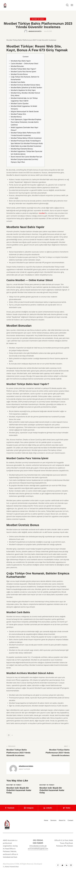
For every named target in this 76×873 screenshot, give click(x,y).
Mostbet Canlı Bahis (18, 82)
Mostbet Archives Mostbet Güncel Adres (25, 85)
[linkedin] (67, 865)
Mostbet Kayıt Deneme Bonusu (22, 149)
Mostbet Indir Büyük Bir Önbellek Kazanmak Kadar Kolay (18, 790)
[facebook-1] (58, 865)
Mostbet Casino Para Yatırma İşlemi (23, 72)
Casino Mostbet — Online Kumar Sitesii (24, 64)
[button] (72, 5)
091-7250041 (38, 840)
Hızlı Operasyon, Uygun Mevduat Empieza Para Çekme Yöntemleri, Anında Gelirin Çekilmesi (26, 122)
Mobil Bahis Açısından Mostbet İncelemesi (26, 146)
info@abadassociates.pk (38, 846)
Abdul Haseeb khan (12, 866)
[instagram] (71, 865)
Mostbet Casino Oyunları (20, 103)
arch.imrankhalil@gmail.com (38, 849)
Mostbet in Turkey (38, 19)
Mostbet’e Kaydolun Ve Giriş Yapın (23, 90)
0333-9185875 (38, 843)
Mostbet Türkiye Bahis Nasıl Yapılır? (23, 69)
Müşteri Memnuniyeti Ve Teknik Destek (25, 111)
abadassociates (26, 766)
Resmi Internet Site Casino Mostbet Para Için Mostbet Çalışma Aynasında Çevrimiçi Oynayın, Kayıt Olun (26, 159)
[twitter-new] (62, 865)
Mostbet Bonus (16, 117)
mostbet (42, 213)
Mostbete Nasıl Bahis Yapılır (21, 61)
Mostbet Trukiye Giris (18, 114)
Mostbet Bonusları (17, 66)
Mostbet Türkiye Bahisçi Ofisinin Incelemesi (26, 138)
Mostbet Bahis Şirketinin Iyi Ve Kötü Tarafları (26, 87)
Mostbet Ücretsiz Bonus (19, 74)
